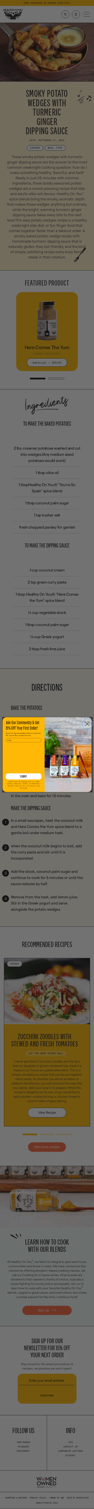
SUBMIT (23, 776)
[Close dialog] (87, 723)
